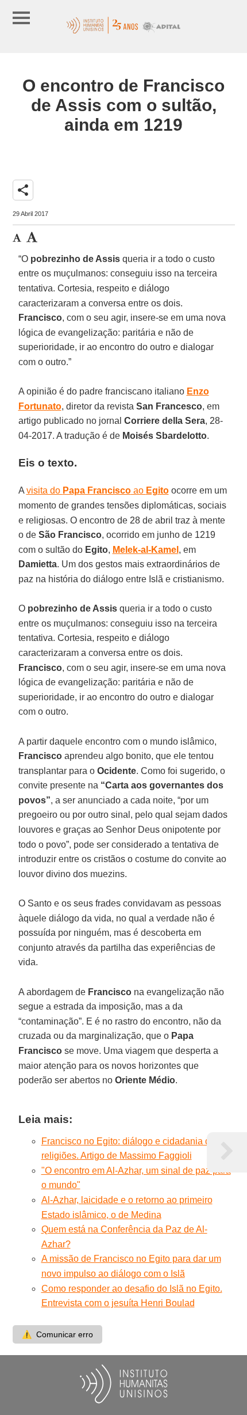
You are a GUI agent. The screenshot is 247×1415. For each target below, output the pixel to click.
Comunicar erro (57, 1334)
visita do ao (97, 490)
